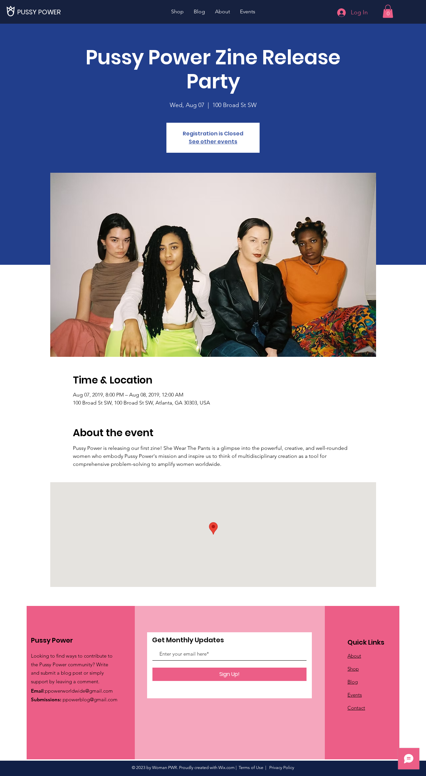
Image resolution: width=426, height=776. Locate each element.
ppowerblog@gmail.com (90, 699)
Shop (353, 669)
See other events (213, 141)
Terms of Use (251, 767)
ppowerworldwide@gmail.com (79, 691)
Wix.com (226, 767)
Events (354, 695)
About (354, 656)
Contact (356, 708)
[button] (387, 11)
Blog (352, 682)
